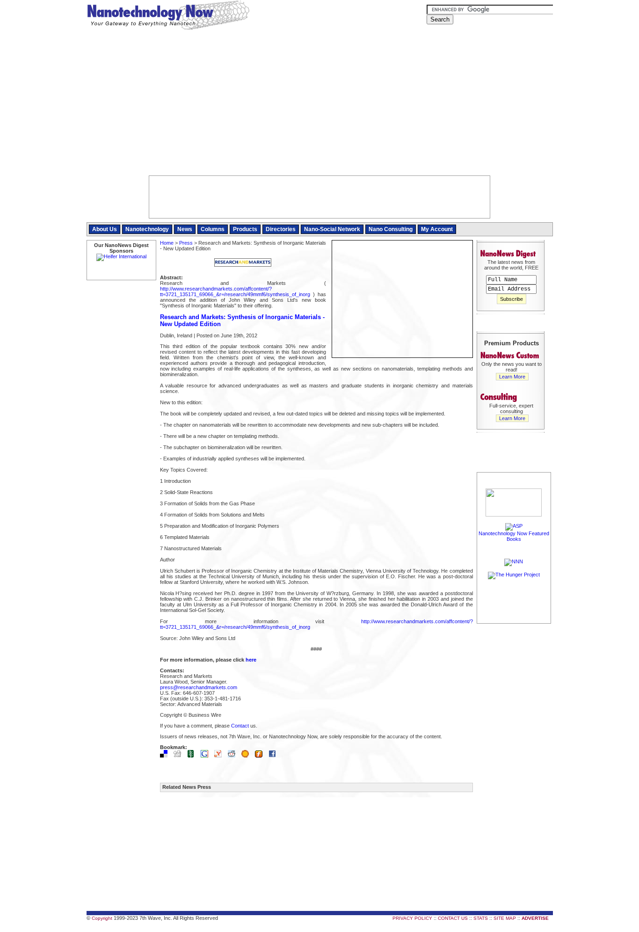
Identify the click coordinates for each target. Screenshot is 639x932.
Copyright (102, 918)
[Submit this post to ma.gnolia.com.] (247, 755)
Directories (281, 229)
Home (167, 243)
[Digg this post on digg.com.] (180, 755)
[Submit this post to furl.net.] (261, 755)
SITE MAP (505, 918)
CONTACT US (453, 918)
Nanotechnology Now (168, 16)
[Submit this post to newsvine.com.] (193, 755)
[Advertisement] (320, 105)
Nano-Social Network (332, 229)
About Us (104, 229)
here (251, 660)
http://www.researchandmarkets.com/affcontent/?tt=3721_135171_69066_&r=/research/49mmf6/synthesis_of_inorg (235, 291)
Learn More (512, 376)
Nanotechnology (147, 229)
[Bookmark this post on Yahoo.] (220, 755)
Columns (213, 229)
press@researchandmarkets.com (198, 687)
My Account (437, 229)
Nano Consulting (391, 229)
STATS (480, 918)
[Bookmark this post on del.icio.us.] (166, 755)
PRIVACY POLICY (412, 918)
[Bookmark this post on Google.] (207, 755)
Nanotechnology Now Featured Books (514, 536)
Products (245, 229)
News (184, 229)
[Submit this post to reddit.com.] (234, 755)
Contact (240, 725)
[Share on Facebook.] (275, 755)
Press (186, 243)
